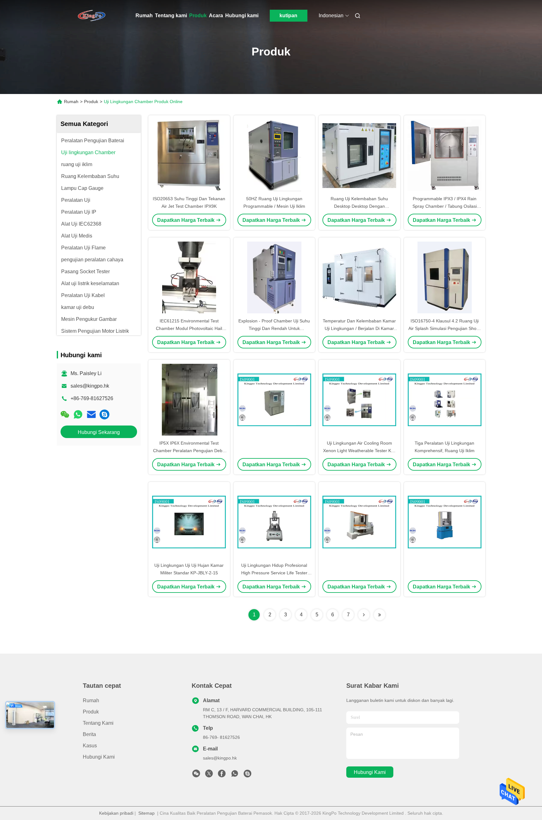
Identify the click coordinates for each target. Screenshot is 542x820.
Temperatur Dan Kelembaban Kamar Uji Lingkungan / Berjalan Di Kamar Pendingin (359, 328)
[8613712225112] (234, 775)
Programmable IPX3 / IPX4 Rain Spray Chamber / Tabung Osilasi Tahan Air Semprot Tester (444, 206)
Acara (216, 15)
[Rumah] (91, 15)
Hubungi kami (241, 15)
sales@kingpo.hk (90, 386)
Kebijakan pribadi (116, 813)
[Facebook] (221, 775)
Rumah (144, 15)
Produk (198, 15)
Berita (89, 734)
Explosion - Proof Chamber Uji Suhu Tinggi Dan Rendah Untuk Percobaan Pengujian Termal (274, 328)
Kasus (90, 745)
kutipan (288, 15)
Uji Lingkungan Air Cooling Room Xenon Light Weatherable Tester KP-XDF (359, 451)
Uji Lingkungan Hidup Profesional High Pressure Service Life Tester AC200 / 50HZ (274, 573)
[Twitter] (209, 775)
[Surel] (91, 414)
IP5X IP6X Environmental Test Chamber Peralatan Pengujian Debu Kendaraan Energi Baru (189, 451)
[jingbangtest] (104, 414)
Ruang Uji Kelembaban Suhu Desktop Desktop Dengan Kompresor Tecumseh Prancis (359, 206)
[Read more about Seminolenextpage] (363, 614)
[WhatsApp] (78, 414)
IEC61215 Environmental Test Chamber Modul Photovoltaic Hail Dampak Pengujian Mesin (189, 328)
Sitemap (146, 813)
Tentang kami (171, 15)
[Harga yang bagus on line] (274, 399)
